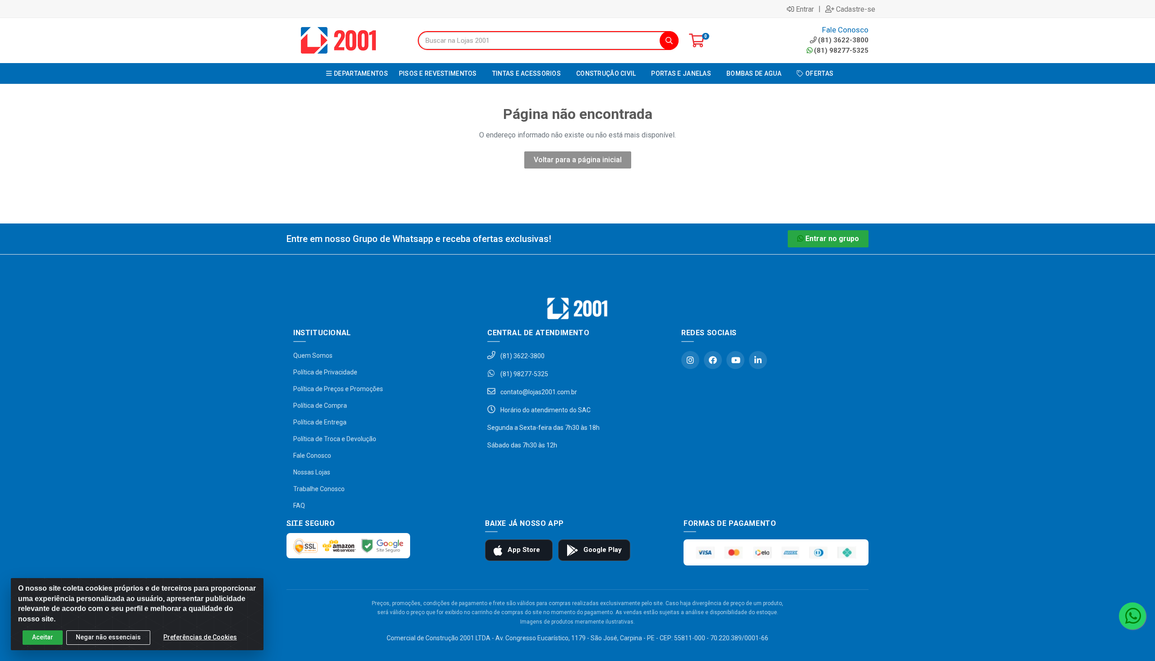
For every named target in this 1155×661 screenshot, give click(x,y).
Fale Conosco (312, 455)
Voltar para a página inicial (578, 159)
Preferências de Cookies (200, 637)
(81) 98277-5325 (841, 50)
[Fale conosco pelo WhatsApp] (1132, 615)
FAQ (299, 505)
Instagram (690, 360)
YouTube (735, 360)
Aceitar (42, 637)
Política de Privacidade (325, 372)
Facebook (713, 360)
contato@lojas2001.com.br (538, 392)
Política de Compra (320, 405)
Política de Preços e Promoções (338, 388)
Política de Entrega (319, 422)
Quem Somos (313, 355)
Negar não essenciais (108, 637)
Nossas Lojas (311, 472)
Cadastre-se (855, 9)
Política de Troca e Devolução (334, 438)
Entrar (805, 9)
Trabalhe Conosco (319, 488)
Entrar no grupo (832, 238)
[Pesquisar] (669, 40)
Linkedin (758, 360)
